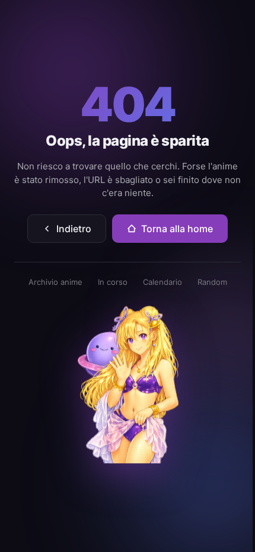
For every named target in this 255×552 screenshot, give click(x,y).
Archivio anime (55, 282)
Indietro (73, 229)
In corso (113, 282)
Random (212, 282)
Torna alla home (177, 229)
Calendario (162, 282)
